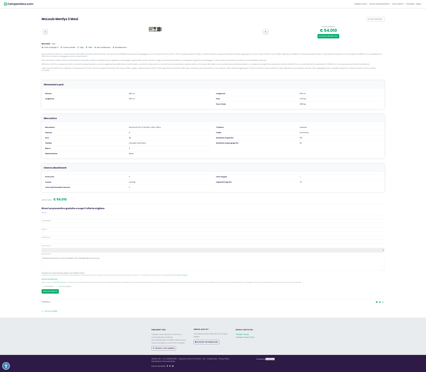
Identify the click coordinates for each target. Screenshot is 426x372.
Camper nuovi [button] (360, 4)
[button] (265, 31)
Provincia (47, 246)
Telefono (46, 237)
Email (44, 229)
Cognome (46, 221)
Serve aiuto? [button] (397, 4)
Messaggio (46, 254)
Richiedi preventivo (328, 36)
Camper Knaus (242, 334)
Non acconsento (65, 286)
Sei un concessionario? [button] (379, 4)
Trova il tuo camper (164, 348)
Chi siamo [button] (410, 4)
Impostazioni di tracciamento (163, 361)
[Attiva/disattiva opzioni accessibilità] (6, 366)
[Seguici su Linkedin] (173, 366)
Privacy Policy (224, 359)
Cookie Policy (212, 359)
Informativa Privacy (59, 282)
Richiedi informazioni (207, 342)
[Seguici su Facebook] (167, 366)
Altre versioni (375, 19)
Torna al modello (50, 311)
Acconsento (49, 286)
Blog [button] (418, 4)
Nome (45, 213)
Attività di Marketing (50, 279)
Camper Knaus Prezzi (245, 337)
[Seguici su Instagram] (170, 366)
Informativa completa (180, 275)
